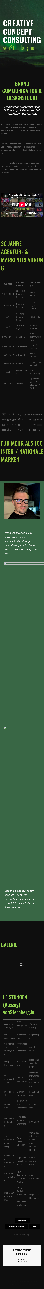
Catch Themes (32, 1284)
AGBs (34, 1226)
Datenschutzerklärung (16, 1226)
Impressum (22, 1220)
